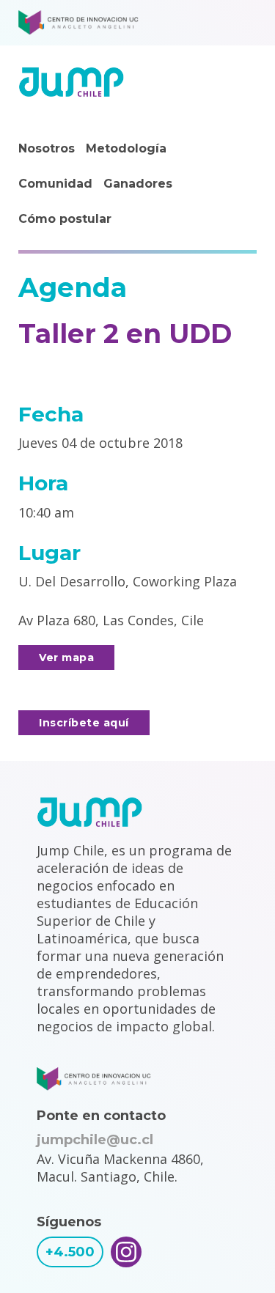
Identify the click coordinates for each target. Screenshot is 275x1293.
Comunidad (55, 184)
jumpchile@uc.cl (95, 1140)
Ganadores (137, 184)
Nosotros (46, 148)
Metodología (126, 148)
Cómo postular (64, 219)
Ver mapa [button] (66, 657)
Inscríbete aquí (84, 722)
